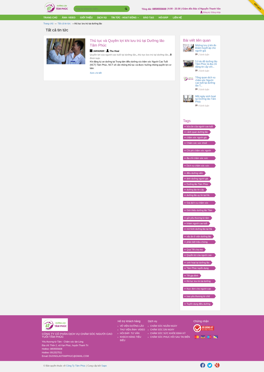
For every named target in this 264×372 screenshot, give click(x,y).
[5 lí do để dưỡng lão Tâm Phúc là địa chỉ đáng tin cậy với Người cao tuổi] (188, 63)
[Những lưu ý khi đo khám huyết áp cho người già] (188, 48)
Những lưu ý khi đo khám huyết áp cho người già (205, 48)
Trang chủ (50, 17)
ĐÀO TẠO (148, 17)
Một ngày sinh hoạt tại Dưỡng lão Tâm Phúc (205, 99)
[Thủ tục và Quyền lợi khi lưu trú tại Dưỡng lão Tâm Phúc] (66, 51)
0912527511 (56, 352)
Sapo (104, 365)
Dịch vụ (102, 17)
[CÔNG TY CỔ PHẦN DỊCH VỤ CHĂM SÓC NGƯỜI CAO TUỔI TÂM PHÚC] (56, 7)
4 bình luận (203, 105)
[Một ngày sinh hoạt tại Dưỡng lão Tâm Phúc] (188, 98)
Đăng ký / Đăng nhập (212, 12)
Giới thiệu (86, 17)
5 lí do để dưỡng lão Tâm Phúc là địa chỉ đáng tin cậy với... (206, 64)
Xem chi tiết (96, 73)
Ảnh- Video (68, 17)
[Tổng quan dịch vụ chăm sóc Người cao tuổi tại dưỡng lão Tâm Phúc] (188, 78)
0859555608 (159, 8)
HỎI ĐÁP (163, 17)
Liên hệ (177, 17)
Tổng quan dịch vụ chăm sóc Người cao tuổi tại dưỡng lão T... (205, 81)
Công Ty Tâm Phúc (76, 365)
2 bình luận (203, 54)
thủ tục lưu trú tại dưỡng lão (153, 54)
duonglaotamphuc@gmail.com (69, 356)
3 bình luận (203, 70)
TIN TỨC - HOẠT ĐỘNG (124, 17)
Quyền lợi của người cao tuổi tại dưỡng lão (113, 54)
